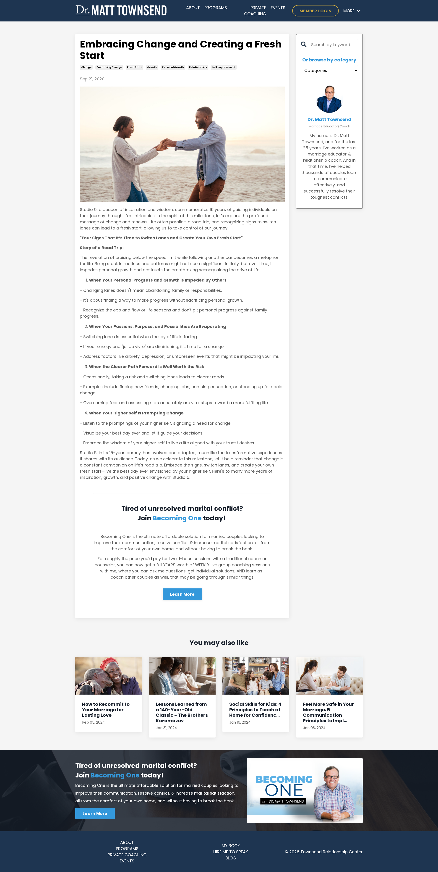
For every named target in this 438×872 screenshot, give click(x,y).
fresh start (134, 67)
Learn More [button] (95, 813)
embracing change (109, 67)
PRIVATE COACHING (255, 11)
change (86, 67)
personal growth (173, 67)
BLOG (230, 858)
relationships (198, 67)
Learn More (182, 594)
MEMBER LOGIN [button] (315, 11)
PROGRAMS (215, 8)
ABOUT (193, 8)
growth (152, 67)
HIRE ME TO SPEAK (230, 852)
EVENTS (278, 8)
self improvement (223, 67)
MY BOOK (231, 845)
